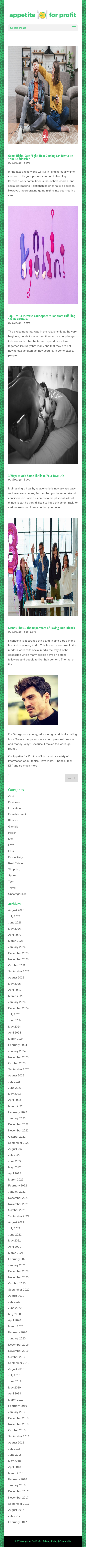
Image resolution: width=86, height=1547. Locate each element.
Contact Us (65, 1541)
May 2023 (14, 1093)
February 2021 (17, 1259)
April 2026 (14, 934)
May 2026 (14, 928)
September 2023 (18, 1069)
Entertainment (17, 814)
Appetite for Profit (24, 756)
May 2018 (14, 1460)
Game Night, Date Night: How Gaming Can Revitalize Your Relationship (40, 157)
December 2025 (18, 953)
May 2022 (14, 1167)
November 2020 (18, 1277)
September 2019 (18, 1362)
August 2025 (16, 977)
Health (12, 832)
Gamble (13, 826)
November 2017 (18, 1497)
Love (27, 162)
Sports (12, 875)
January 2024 (17, 1051)
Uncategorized (17, 893)
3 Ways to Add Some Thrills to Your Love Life (36, 476)
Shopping (14, 869)
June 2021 (15, 1234)
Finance (13, 820)
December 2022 (18, 1124)
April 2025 (14, 989)
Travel (12, 887)
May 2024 (14, 1026)
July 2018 (14, 1448)
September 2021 (18, 1216)
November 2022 (18, 1130)
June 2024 (15, 1020)
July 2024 (14, 1014)
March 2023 (15, 1106)
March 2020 (15, 1326)
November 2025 (18, 959)
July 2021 (14, 1228)
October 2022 (17, 1136)
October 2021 (17, 1209)
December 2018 (18, 1418)
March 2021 (15, 1252)
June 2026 (15, 922)
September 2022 (18, 1142)
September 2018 (18, 1436)
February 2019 (17, 1405)
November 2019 (18, 1350)
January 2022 (17, 1191)
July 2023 (14, 1081)
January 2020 (17, 1338)
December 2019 (18, 1344)
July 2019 (14, 1375)
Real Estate (15, 863)
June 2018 (15, 1454)
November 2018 (18, 1424)
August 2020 (16, 1295)
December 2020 (18, 1271)
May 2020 (14, 1314)
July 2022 (14, 1154)
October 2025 (17, 965)
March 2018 (15, 1473)
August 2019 (16, 1369)
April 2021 (14, 1246)
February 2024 (17, 1044)
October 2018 (17, 1430)
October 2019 (17, 1356)
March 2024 (15, 1038)
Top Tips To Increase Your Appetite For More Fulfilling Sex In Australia (41, 317)
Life (26, 631)
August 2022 (16, 1149)
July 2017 (14, 1515)
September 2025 (18, 971)
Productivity (15, 857)
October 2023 (17, 1063)
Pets (11, 851)
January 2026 (17, 947)
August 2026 (16, 910)
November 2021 (18, 1204)
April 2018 (14, 1467)
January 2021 (17, 1265)
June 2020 (15, 1307)
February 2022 (17, 1185)
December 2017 (18, 1491)
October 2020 (17, 1283)
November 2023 (18, 1057)
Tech (11, 881)
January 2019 (17, 1412)
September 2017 (18, 1503)
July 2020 (14, 1301)
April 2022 (14, 1173)
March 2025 (15, 996)
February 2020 (17, 1332)
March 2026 (15, 940)
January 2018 (17, 1485)
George (17, 162)
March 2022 (15, 1179)
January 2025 (17, 1002)
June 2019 (15, 1381)
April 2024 (14, 1032)
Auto (11, 796)
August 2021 (16, 1222)
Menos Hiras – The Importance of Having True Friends (41, 628)
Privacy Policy (50, 1541)
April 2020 (14, 1320)
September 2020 (18, 1289)
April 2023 (14, 1099)
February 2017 (17, 1522)
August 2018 (16, 1442)
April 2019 (14, 1393)
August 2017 (16, 1509)
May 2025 (14, 983)
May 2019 (14, 1387)
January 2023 (17, 1118)
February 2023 (17, 1112)
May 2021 (14, 1240)
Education (14, 808)
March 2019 (15, 1399)
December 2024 (18, 1008)
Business (14, 802)
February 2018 (17, 1479)
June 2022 (15, 1161)
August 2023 (16, 1075)
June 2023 (15, 1087)
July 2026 (14, 916)
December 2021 (18, 1197)
